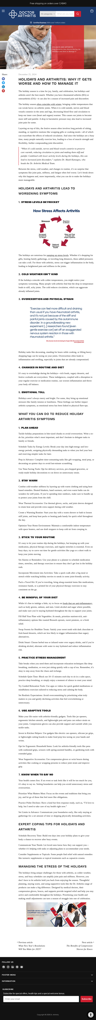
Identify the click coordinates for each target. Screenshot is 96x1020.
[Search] (77, 14)
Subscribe (87, 999)
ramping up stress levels (57, 255)
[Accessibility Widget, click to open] (91, 1015)
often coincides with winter (49, 104)
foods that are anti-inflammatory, (78, 603)
